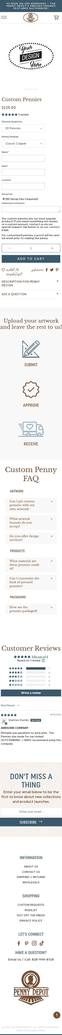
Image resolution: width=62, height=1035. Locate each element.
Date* (5, 166)
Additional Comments (13, 203)
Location (6, 180)
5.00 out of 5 (40, 656)
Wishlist (31, 910)
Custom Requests (31, 904)
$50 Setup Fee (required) (21, 199)
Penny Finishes (10, 136)
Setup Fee (7, 194)
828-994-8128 (43, 959)
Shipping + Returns (31, 877)
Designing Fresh (36, 1031)
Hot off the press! (31, 915)
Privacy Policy (31, 920)
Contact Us (31, 872)
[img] (9, 715)
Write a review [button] (31, 693)
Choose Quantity (12, 121)
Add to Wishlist (14, 270)
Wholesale (31, 882)
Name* (5, 152)
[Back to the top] (56, 1015)
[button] (51, 17)
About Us (31, 866)
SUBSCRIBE (28, 822)
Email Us (14, 959)
